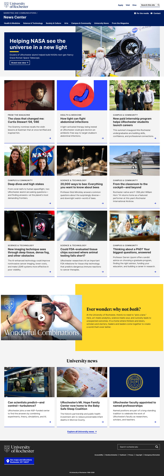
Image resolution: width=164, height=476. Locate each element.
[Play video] (41, 317)
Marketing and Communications (20, 13)
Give (134, 5)
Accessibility (99, 455)
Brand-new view (18, 62)
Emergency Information (152, 455)
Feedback (123, 455)
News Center (15, 17)
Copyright (139, 455)
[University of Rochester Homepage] (16, 5)
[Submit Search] (157, 446)
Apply (120, 5)
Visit (128, 5)
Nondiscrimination (111, 455)
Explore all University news (80, 431)
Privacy (130, 455)
